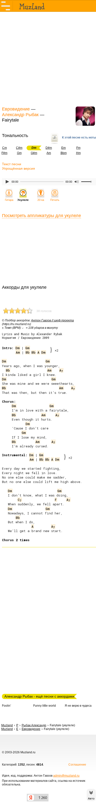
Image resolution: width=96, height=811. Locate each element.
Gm (19, 153)
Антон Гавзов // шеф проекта (52, 320)
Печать (54, 199)
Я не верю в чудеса (78, 705)
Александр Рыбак (20, 114)
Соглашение (77, 764)
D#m (49, 148)
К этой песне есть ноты (79, 137)
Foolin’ (6, 705)
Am (49, 153)
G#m (34, 153)
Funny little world (44, 705)
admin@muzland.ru (66, 775)
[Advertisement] (48, 58)
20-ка (40, 199)
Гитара (9, 199)
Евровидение (16, 109)
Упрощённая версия (18, 168)
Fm (78, 148)
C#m (19, 148)
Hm (78, 153)
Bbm (64, 153)
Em (63, 148)
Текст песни (11, 164)
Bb (28, 352)
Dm (18, 348)
